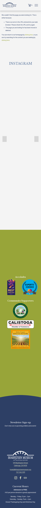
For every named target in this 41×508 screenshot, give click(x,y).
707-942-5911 (20, 472)
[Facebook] (20, 477)
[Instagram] (15, 477)
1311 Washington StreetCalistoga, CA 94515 (20, 464)
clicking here (29, 35)
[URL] (25, 477)
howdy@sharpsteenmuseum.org (20, 469)
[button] (4, 139)
